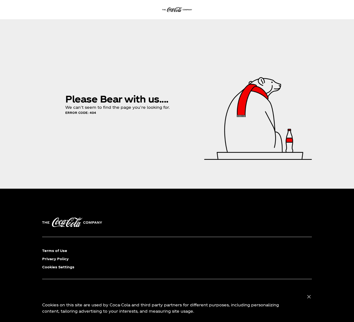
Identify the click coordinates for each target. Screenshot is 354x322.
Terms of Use (54, 251)
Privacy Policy (55, 259)
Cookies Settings (58, 267)
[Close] (309, 297)
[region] (177, 304)
